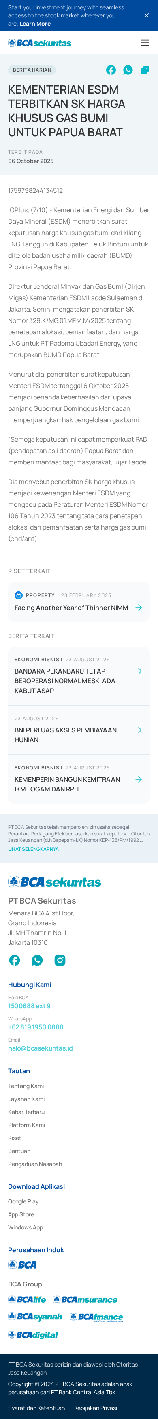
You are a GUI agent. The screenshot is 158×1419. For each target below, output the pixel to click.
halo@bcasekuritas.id (40, 1048)
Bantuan (19, 1151)
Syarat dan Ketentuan (36, 1408)
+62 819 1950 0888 (35, 1026)
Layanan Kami (26, 1099)
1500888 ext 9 (29, 1005)
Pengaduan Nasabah (35, 1164)
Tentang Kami (26, 1086)
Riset (14, 1138)
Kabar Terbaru (26, 1112)
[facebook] (111, 70)
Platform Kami (26, 1125)
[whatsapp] (128, 70)
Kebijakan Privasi (96, 1408)
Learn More (35, 23)
